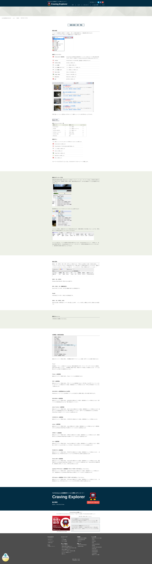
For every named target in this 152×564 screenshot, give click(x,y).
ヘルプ (78, 4)
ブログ (103, 4)
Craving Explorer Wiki (81, 539)
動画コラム (63, 553)
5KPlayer (93, 545)
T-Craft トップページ (51, 546)
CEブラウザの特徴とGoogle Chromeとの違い (69, 547)
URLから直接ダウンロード (66, 549)
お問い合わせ (50, 542)
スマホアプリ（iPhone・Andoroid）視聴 (68, 550)
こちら (80, 58)
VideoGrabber (94, 553)
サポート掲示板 (64, 541)
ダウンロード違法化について (66, 552)
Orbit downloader (95, 550)
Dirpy (93, 542)
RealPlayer (94, 541)
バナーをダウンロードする (62, 531)
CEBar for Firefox (80, 546)
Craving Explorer (59, 4)
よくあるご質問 (95, 4)
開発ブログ (79, 541)
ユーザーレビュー (51, 541)
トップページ (50, 538)
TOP (73, 4)
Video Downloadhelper (96, 544)
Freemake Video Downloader (97, 547)
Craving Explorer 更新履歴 (82, 538)
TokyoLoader (94, 548)
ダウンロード (86, 4)
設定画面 (80, 60)
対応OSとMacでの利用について (67, 546)
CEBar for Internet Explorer (82, 544)
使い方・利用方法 (65, 544)
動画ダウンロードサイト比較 (96, 538)
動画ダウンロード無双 (95, 554)
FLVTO (93, 539)
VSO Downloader (95, 551)
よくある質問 (64, 539)
